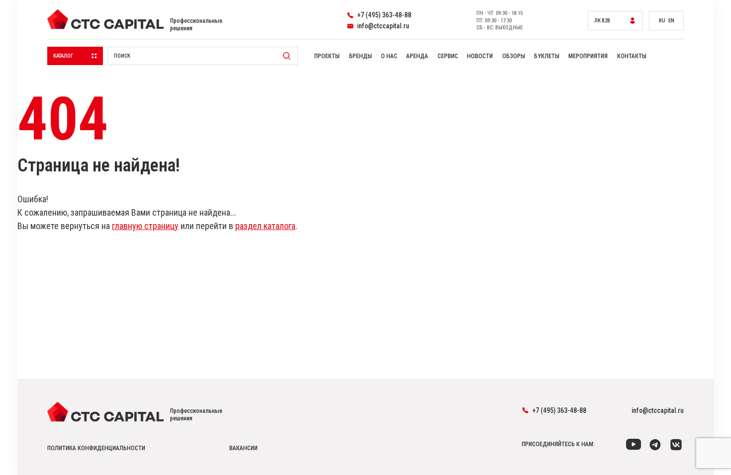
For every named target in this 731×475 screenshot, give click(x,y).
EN (671, 20)
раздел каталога (265, 226)
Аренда (417, 56)
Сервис (448, 56)
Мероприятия (588, 56)
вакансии (243, 448)
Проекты (327, 56)
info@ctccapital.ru (658, 410)
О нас (389, 56)
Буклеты (546, 56)
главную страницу (145, 226)
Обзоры (513, 56)
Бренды (360, 56)
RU (662, 20)
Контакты (631, 56)
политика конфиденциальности (96, 448)
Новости (480, 56)
